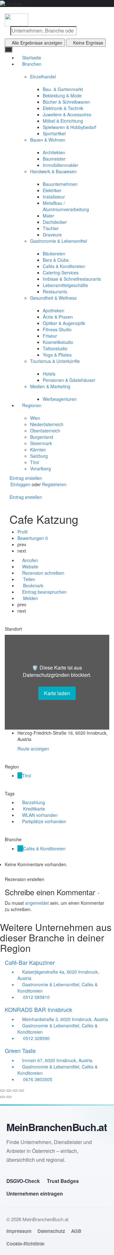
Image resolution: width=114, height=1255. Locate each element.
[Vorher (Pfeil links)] (2, 1097)
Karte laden (57, 693)
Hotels (49, 373)
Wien (35, 418)
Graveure (52, 234)
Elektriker (52, 190)
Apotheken (53, 310)
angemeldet (37, 903)
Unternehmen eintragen (34, 1193)
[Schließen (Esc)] (2, 1091)
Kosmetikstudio (58, 342)
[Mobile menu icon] (57, 10)
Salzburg (39, 456)
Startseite (31, 57)
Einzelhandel (43, 76)
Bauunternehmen (60, 184)
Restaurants (55, 291)
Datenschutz (51, 1231)
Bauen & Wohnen (47, 140)
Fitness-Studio (57, 329)
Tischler (51, 228)
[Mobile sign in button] (7, 490)
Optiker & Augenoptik (64, 323)
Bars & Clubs (56, 260)
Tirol (34, 462)
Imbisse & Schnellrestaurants (72, 279)
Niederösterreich (46, 424)
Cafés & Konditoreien (64, 266)
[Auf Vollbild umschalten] (15, 1091)
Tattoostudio (55, 348)
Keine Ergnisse (88, 43)
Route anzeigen (33, 748)
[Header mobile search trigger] (7, 503)
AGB (76, 1231)
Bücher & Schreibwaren (66, 102)
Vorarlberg (40, 468)
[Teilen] (8, 1091)
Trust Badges (63, 1181)
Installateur (54, 196)
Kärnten (38, 449)
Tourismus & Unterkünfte (55, 361)
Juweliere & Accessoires (67, 114)
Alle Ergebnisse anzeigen (37, 43)
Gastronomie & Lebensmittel (58, 241)
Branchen (31, 64)
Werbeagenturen (60, 399)
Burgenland (41, 437)
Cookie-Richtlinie (25, 1243)
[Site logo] (16, 19)
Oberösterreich (45, 430)
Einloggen (21, 484)
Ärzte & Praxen (58, 317)
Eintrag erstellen (25, 478)
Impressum (19, 1231)
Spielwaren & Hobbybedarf (69, 127)
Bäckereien (54, 253)
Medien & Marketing (50, 386)
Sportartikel (54, 133)
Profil (22, 532)
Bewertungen (32, 538)
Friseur (50, 336)
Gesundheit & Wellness (53, 298)
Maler (48, 215)
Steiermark (41, 443)
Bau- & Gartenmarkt (63, 89)
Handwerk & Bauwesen (53, 171)
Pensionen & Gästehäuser (69, 380)
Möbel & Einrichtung (63, 121)
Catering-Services (61, 272)
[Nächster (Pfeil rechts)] (8, 1097)
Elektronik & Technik (63, 108)
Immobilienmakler (60, 165)
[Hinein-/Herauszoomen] (21, 1091)
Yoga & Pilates (57, 355)
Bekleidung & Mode (62, 95)
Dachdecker (55, 222)
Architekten (54, 152)
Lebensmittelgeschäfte (65, 285)
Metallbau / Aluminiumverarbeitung (66, 206)
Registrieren (54, 484)
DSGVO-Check (23, 1181)
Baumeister (54, 159)
